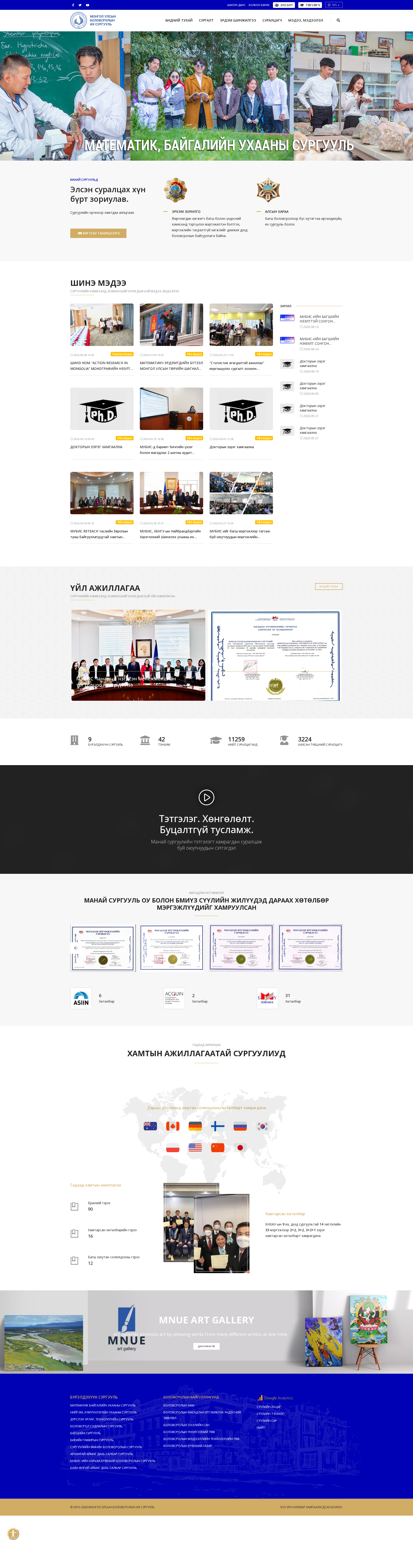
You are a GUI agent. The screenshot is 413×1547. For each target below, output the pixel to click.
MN (334, 5)
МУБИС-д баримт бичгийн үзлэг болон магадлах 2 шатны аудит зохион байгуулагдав (166, 450)
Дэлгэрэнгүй (89, 697)
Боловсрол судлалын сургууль (96, 1426)
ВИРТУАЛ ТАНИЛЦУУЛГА (101, 233)
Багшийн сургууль (85, 1433)
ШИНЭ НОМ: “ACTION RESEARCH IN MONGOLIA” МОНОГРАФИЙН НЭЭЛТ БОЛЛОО (100, 366)
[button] (202, 150)
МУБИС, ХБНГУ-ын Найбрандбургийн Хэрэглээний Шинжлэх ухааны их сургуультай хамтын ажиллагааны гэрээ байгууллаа (170, 534)
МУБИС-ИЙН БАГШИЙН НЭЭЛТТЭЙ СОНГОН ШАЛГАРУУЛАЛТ (319, 318)
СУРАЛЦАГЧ (272, 20)
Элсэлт (286, 5)
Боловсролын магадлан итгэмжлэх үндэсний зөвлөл (202, 1415)
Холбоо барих (259, 5)
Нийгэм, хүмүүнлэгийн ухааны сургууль (103, 1412)
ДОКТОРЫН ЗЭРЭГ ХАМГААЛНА (96, 447)
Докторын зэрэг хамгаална (232, 447)
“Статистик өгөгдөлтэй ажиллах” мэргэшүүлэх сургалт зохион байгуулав (237, 366)
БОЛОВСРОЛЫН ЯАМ (178, 1405)
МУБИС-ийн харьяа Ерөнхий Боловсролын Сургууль (113, 1461)
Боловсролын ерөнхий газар (187, 1446)
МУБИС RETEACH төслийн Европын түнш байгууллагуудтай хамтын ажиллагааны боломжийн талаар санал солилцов (99, 534)
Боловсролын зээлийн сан (186, 1425)
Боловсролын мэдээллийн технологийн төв (201, 1439)
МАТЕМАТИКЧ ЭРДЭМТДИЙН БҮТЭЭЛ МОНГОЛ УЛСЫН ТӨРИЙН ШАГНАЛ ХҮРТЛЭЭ (171, 366)
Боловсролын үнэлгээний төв (189, 1432)
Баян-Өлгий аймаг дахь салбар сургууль (103, 1468)
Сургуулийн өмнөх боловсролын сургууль (106, 1447)
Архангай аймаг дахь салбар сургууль (101, 1454)
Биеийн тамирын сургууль (92, 1440)
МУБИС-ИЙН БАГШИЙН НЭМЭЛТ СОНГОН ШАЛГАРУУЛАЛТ (319, 341)
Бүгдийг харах (329, 586)
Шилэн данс (236, 5)
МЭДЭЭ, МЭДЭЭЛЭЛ (305, 20)
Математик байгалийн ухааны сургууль (103, 1405)
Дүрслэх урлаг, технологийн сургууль (102, 1419)
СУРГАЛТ (206, 20)
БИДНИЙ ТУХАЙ (179, 20)
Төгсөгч (313, 5)
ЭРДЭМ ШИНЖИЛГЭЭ (238, 20)
